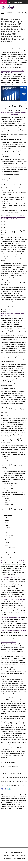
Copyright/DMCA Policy (9, 858)
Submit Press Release (8, 855)
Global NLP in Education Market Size (10, 617)
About (7, 852)
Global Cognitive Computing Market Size (11, 577)
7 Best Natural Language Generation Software (13, 630)
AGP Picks (3, 2)
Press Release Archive (16, 852)
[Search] (19, 12)
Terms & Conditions (20, 855)
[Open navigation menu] (2, 12)
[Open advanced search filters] (22, 12)
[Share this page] (26, 12)
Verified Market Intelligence (8, 642)
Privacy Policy (21, 858)
